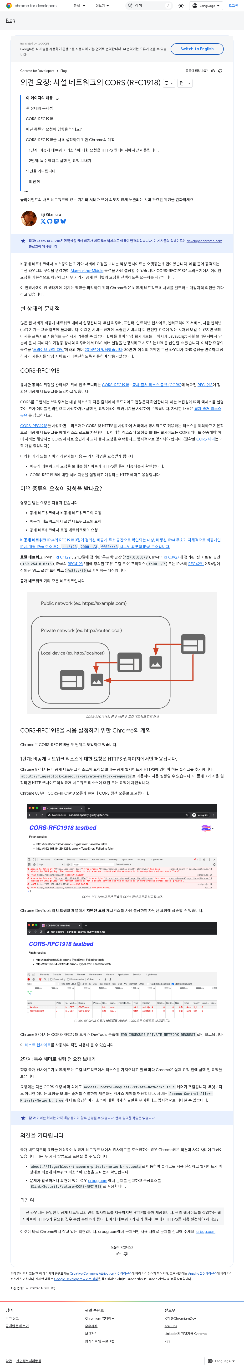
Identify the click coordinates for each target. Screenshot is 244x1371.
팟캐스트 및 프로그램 (99, 1341)
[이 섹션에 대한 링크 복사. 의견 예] (39, 1200)
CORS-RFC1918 (115, 385)
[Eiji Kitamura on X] (43, 223)
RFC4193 (75, 564)
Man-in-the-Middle (87, 270)
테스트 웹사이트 (38, 1045)
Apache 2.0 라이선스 (202, 1274)
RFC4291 (196, 564)
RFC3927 (171, 557)
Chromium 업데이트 (99, 1318)
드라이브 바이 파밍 (48, 349)
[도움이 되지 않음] (220, 70)
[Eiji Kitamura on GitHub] (49, 223)
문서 (77, 6)
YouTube (171, 1326)
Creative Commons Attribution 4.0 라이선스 (101, 1274)
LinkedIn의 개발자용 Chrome (186, 1333)
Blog (10, 21)
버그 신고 (12, 1318)
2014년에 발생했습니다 (103, 349)
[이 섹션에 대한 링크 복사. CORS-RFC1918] (64, 371)
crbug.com (97, 1180)
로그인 (234, 6)
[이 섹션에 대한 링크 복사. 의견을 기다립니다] (68, 1136)
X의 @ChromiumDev (180, 1318)
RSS (167, 1341)
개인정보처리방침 (28, 1361)
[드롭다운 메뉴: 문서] (85, 6)
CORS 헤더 (205, 439)
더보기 (100, 6)
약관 (9, 1361)
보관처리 (91, 1333)
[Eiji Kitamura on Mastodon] (56, 223)
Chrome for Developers (37, 71)
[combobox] (149, 5)
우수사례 (91, 1326)
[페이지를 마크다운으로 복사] (182, 83)
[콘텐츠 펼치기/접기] (57, 99)
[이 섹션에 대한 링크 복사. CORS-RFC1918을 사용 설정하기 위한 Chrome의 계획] (155, 731)
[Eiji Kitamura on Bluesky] (63, 223)
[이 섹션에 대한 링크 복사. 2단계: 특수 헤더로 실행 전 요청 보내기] (100, 1060)
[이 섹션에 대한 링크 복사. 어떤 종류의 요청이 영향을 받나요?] (107, 489)
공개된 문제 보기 (17, 1326)
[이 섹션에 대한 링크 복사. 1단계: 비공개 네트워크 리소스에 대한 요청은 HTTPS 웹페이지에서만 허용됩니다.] (182, 759)
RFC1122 (63, 557)
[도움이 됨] (213, 70)
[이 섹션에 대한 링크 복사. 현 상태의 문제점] (64, 309)
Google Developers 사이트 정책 (76, 1279)
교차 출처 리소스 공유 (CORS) (156, 385)
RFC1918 (205, 385)
